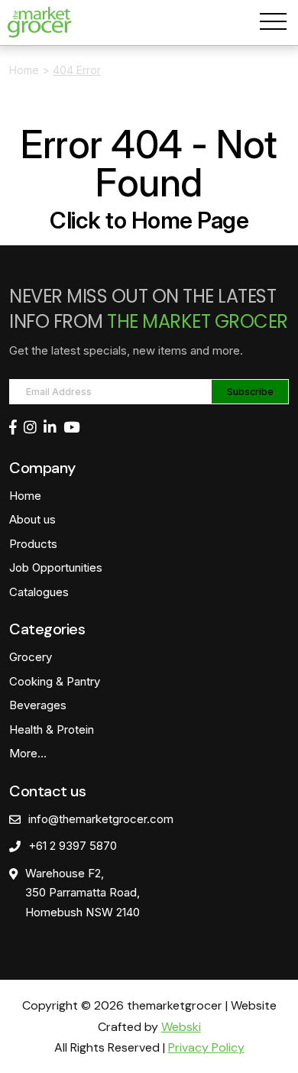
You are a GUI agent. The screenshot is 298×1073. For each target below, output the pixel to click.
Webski (181, 1027)
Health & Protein (51, 729)
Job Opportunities (55, 567)
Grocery (30, 657)
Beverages (37, 705)
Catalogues (39, 592)
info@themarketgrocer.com (100, 819)
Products (33, 543)
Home (24, 69)
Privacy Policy (206, 1047)
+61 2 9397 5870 (72, 845)
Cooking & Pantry (54, 681)
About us (32, 519)
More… (28, 753)
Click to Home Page (149, 220)
